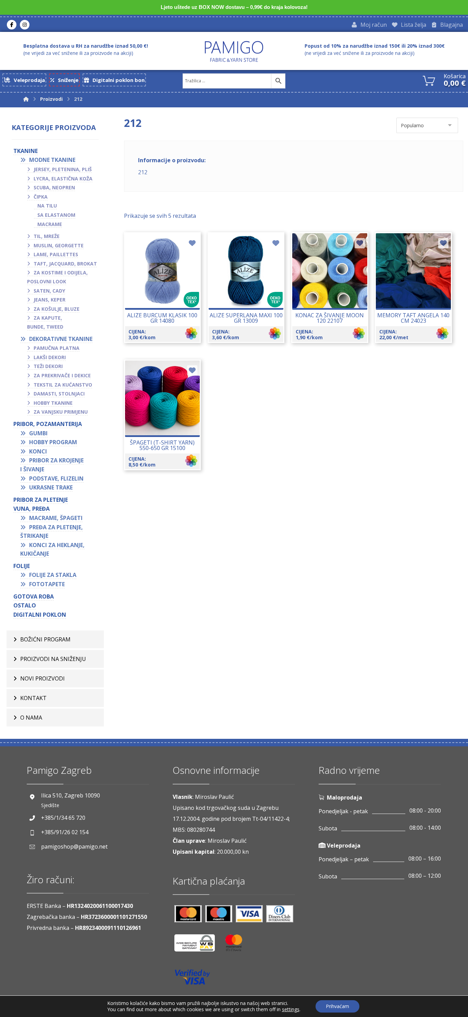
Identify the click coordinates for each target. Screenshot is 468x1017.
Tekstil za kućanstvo (63, 384)
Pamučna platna (56, 348)
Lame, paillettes (56, 254)
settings (290, 1009)
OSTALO (24, 605)
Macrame (49, 224)
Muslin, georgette (59, 245)
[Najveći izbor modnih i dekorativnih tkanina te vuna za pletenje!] (234, 51)
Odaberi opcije (166, 294)
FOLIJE (21, 566)
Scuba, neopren (54, 187)
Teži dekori (48, 366)
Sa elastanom (56, 215)
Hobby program (53, 442)
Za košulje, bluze (56, 309)
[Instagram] (24, 24)
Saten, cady (49, 290)
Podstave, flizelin (56, 478)
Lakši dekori (50, 357)
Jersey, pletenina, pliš (63, 169)
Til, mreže (47, 236)
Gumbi (38, 433)
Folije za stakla (52, 575)
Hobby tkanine (53, 403)
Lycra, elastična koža (63, 178)
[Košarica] (428, 80)
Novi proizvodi (42, 678)
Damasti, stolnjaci (59, 393)
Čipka (41, 196)
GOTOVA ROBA (33, 596)
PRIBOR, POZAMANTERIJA (47, 424)
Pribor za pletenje (40, 500)
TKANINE (25, 151)
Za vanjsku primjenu (61, 412)
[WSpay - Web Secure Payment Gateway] (198, 945)
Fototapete (47, 584)
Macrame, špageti (56, 518)
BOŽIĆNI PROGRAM (45, 639)
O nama (31, 717)
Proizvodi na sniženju (53, 659)
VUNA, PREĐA (31, 508)
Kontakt (33, 698)
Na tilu (47, 205)
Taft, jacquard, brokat (65, 263)
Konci (38, 451)
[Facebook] (11, 24)
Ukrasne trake (51, 487)
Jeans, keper (49, 299)
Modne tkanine (52, 160)
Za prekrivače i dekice (62, 375)
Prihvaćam (337, 1006)
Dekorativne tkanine (61, 339)
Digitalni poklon (39, 614)
